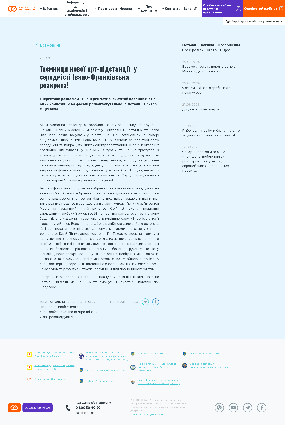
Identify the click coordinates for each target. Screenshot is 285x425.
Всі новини (50, 45)
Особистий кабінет (260, 8)
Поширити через (124, 302)
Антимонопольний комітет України (107, 369)
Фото (212, 50)
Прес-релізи (193, 50)
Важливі (207, 45)
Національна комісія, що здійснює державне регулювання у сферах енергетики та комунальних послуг (108, 356)
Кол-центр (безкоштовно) (94, 402)
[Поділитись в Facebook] (155, 301)
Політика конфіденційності (147, 414)
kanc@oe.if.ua (85, 413)
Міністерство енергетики (205, 353)
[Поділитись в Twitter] (145, 301)
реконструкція (61, 317)
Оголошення (229, 45)
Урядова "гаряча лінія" (152, 353)
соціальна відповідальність (70, 302)
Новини (126, 8)
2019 (43, 317)
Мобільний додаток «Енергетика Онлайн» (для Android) (54, 354)
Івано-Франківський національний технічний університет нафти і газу (159, 381)
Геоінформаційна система (50, 379)
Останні (189, 45)
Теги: (44, 302)
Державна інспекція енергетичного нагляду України (210, 365)
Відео (225, 50)
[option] (53, 369)
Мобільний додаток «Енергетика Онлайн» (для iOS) (54, 367)
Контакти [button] (173, 8)
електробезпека (53, 312)
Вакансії (190, 8)
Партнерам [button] (107, 8)
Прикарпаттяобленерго (59, 307)
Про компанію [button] (149, 8)
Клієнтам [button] (51, 8)
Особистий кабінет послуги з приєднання (218, 8)
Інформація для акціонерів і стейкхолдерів (77, 8)
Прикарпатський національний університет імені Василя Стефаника (157, 367)
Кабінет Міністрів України (101, 380)
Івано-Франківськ (82, 312)
